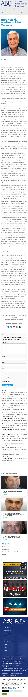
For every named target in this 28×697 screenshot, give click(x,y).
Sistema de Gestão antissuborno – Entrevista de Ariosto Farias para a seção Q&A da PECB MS (13, 514)
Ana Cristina (5, 392)
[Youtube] (14, 327)
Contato (6, 650)
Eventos (6, 638)
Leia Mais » (5, 494)
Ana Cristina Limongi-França (8, 442)
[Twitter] (11, 327)
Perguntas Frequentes (9, 641)
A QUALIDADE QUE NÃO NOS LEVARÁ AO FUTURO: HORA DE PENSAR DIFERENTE (13, 443)
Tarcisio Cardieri (5, 412)
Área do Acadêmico (8, 12)
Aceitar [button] (4, 693)
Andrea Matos (5, 438)
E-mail (4, 362)
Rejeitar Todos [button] (5, 691)
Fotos (5, 644)
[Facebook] (7, 327)
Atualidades (5, 549)
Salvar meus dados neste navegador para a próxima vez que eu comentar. (6, 378)
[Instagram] (20, 327)
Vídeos (5, 647)
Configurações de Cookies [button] (16, 691)
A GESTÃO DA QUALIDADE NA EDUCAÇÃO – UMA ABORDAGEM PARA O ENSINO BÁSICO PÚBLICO (14, 431)
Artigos (4, 546)
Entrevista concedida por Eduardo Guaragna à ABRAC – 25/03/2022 (11, 537)
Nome (3, 356)
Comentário (5, 342)
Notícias (4, 554)
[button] (14, 9)
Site (3, 368)
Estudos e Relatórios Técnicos (11, 552)
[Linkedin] (17, 327)
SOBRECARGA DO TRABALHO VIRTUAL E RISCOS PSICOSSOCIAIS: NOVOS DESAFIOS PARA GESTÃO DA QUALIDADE (14, 394)
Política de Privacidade (10, 688)
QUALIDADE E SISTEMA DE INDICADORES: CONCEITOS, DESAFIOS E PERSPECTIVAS (14, 449)
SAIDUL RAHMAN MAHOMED (8, 447)
